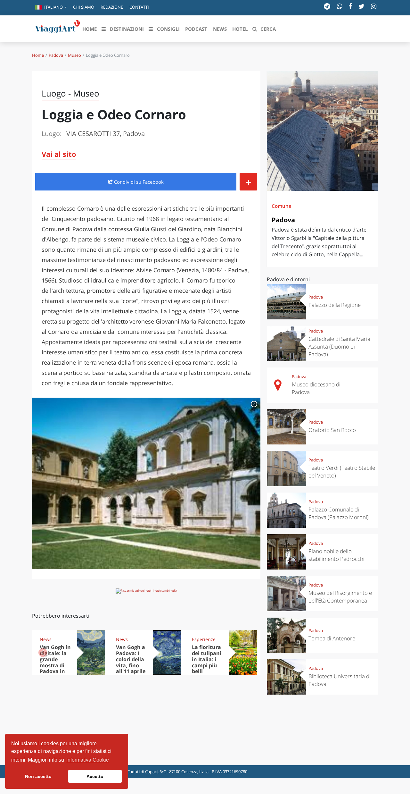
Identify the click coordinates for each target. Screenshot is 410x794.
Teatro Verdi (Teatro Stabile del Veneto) (341, 471)
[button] (51, 7)
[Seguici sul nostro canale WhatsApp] (339, 6)
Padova (56, 55)
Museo (74, 55)
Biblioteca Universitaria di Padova (339, 680)
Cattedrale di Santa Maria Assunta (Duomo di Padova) (339, 346)
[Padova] (322, 131)
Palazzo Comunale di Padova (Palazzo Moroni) (338, 513)
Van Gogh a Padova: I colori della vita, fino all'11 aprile (130, 659)
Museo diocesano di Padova (316, 388)
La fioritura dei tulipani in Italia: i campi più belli (206, 659)
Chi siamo (83, 7)
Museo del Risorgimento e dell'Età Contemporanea (340, 596)
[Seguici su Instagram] (373, 6)
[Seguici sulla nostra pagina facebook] (350, 6)
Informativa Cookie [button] (87, 760)
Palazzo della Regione (334, 304)
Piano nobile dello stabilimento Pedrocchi (336, 554)
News (46, 639)
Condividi (138, 182)
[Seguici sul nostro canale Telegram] (327, 6)
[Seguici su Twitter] (361, 6)
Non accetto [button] (38, 776)
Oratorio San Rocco (332, 430)
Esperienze (204, 639)
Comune (281, 206)
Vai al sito (59, 154)
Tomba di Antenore (331, 638)
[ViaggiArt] (57, 28)
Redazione (112, 7)
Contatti (139, 7)
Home (38, 55)
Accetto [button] (94, 776)
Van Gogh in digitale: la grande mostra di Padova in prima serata (55, 665)
